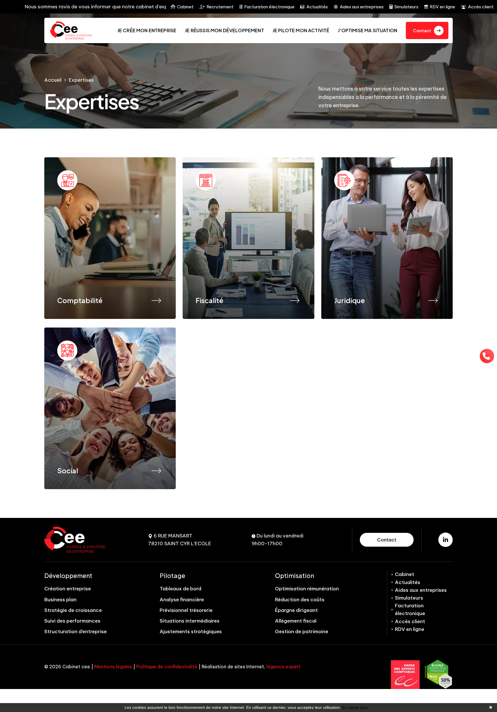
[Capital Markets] (294, 299)
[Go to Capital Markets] (248, 238)
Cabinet (185, 6)
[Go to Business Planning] (387, 238)
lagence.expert (283, 666)
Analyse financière (182, 599)
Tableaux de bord (180, 588)
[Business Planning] (433, 299)
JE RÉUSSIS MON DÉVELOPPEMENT (224, 30)
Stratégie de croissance (73, 610)
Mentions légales (113, 666)
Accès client (481, 6)
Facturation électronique (269, 6)
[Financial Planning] (156, 470)
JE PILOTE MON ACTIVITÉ (301, 30)
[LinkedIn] (445, 540)
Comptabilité (80, 300)
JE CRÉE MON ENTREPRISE (147, 30)
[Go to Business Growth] (110, 238)
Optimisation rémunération (307, 588)
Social (67, 470)
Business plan (60, 599)
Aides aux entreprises (362, 6)
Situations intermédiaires (189, 621)
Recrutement (220, 6)
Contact (386, 540)
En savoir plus (355, 707)
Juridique (349, 300)
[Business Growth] (156, 299)
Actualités (317, 6)
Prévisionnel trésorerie (186, 610)
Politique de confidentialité (166, 666)
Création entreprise (67, 588)
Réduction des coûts (299, 599)
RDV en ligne (442, 6)
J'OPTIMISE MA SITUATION (367, 30)
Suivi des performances (72, 621)
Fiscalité (209, 300)
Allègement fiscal (295, 621)
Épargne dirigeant (296, 610)
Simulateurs (406, 6)
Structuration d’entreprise (75, 631)
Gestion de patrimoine (301, 631)
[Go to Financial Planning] (110, 408)
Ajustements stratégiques (191, 631)
